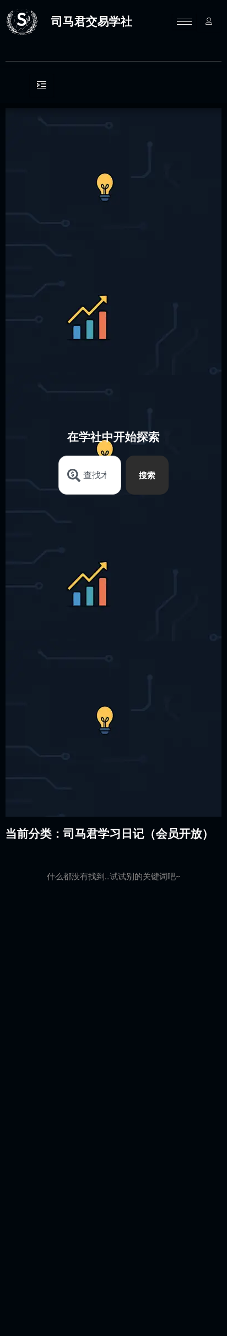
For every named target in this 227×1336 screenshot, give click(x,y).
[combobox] (90, 475)
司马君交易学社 (91, 21)
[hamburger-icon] (184, 22)
